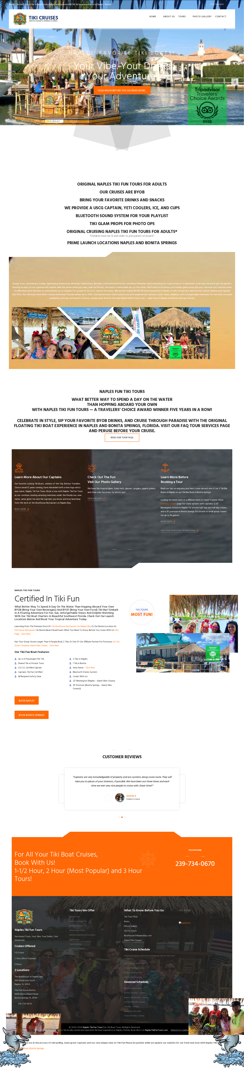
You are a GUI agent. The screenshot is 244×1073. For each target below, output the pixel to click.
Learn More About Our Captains (38, 477)
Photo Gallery (202, 16)
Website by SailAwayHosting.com (187, 1030)
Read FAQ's (167, 521)
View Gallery (95, 498)
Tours (182, 16)
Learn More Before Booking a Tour (174, 480)
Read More (21, 509)
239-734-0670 (217, 4)
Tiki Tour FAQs (131, 917)
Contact (220, 16)
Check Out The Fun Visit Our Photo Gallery (104, 480)
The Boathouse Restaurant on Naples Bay (71, 626)
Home (152, 16)
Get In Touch (130, 931)
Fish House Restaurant (25, 630)
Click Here (90, 668)
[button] (234, 82)
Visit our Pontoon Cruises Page (178, 530)
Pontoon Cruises (168, 504)
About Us (169, 16)
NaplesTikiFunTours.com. (156, 1030)
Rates (126, 921)
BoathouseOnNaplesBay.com (138, 936)
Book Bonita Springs (33, 1048)
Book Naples (16, 1048)
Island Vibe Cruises (133, 940)
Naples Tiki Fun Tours (93, 1027)
